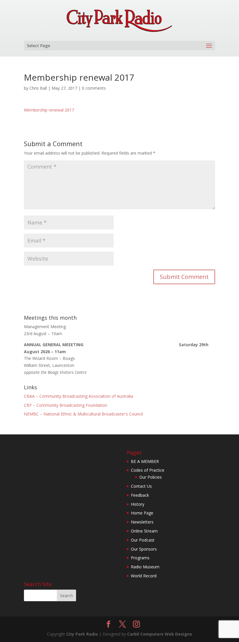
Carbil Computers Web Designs (159, 634)
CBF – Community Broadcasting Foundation (65, 405)
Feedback (140, 495)
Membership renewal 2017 (49, 110)
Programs (140, 557)
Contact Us (141, 486)
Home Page (142, 513)
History (137, 504)
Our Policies (150, 477)
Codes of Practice (147, 470)
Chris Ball (38, 88)
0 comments (94, 88)
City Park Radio (82, 634)
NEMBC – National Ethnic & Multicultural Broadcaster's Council (83, 414)
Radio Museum (145, 567)
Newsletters (142, 522)
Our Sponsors (144, 549)
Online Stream (144, 531)
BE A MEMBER (145, 461)
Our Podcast (142, 540)
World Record (144, 576)
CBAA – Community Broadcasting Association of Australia (78, 396)
